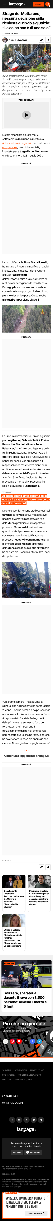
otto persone (9, 147)
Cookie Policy (8, 1075)
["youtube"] (19, 1041)
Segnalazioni (21, 1070)
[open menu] (3, 4)
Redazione (7, 1080)
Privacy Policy (37, 1070)
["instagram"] (12, 1041)
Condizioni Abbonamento (30, 1075)
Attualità (6, 860)
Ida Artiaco (22, 40)
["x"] (26, 1041)
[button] (48, 40)
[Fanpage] (27, 1129)
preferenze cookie (23, 1080)
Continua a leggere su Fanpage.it (26, 756)
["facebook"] (32, 1041)
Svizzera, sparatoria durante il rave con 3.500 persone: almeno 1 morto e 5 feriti (25, 1000)
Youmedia (6, 1070)
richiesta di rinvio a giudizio (17, 143)
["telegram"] (39, 1041)
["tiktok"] (5, 1041)
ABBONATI (38, 4)
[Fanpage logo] (17, 4)
